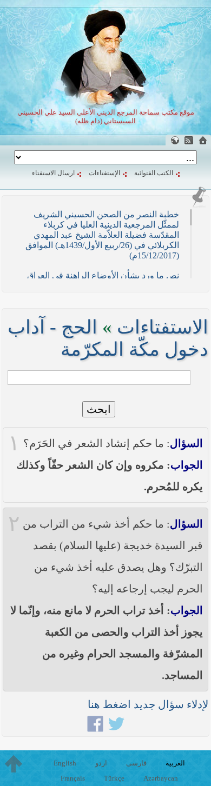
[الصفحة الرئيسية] (203, 140)
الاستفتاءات (162, 327)
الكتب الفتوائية (153, 173)
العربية (175, 763)
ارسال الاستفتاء (53, 173)
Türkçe (114, 778)
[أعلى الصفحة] (13, 763)
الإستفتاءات (104, 173)
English (65, 763)
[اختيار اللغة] (174, 140)
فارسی (136, 763)
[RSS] (188, 140)
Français (73, 778)
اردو (101, 763)
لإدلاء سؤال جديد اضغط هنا (148, 704)
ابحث (99, 409)
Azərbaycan (160, 778)
